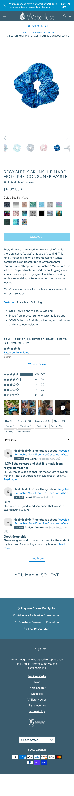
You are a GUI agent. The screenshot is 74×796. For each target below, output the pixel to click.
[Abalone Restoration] (50, 213)
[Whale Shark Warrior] (7, 204)
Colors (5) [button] (10, 426)
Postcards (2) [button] (23, 431)
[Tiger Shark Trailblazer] (15, 204)
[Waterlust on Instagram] (34, 650)
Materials (22, 302)
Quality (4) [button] (41, 426)
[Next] (66, 138)
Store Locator (37, 688)
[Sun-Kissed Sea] (33, 204)
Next (44, 26)
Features (9, 302)
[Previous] (6, 138)
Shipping (36, 302)
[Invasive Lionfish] (15, 213)
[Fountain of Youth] (24, 213)
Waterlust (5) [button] (26, 426)
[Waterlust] (37, 16)
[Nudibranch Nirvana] (24, 221)
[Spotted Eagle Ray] (50, 204)
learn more (65, 5)
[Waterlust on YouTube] (44, 650)
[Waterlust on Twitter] (39, 650)
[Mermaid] (15, 221)
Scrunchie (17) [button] (24, 421)
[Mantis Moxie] (7, 213)
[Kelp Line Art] (7, 221)
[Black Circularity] (41, 213)
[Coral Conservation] (33, 213)
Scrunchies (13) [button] (42, 421)
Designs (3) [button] (56, 426)
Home (23, 33)
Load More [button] (37, 558)
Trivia (37, 682)
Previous (32, 26)
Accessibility (37, 711)
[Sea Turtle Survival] (24, 204)
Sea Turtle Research (42, 33)
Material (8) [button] (59, 421)
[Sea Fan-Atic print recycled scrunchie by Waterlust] (37, 86)
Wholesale (37, 693)
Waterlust (41, 749)
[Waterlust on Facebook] (29, 650)
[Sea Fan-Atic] (41, 204)
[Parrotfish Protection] (58, 204)
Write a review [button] (37, 364)
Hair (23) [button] (9, 421)
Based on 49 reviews (16, 352)
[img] (22, 450)
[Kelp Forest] (58, 213)
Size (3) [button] (9, 431)
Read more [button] (10, 479)
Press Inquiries (37, 705)
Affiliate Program (37, 699)
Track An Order (37, 676)
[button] (12, 182)
